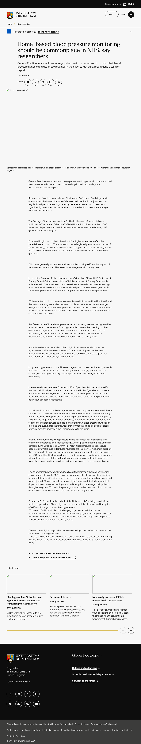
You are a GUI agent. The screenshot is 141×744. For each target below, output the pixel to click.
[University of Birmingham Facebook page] (36, 694)
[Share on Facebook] (27, 82)
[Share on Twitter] (35, 82)
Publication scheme (15, 730)
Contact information (16, 736)
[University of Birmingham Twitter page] (27, 694)
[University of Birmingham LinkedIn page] (18, 694)
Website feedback (124, 730)
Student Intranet (82, 724)
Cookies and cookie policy (103, 730)
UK (124, 3)
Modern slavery (27, 724)
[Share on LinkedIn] (43, 82)
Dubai (131, 3)
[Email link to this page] (51, 82)
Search (112, 14)
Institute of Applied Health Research (51, 553)
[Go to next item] (131, 630)
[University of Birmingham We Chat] (27, 704)
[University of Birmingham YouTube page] (36, 704)
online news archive (48, 31)
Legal (16, 724)
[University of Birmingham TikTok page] (10, 704)
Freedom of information (59, 730)
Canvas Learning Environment (104, 724)
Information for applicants (36, 730)
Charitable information (81, 730)
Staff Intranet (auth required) (60, 724)
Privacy (10, 724)
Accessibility (40, 724)
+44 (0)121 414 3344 (20, 681)
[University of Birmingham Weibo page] (18, 704)
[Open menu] (131, 14)
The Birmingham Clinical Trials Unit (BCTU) (54, 557)
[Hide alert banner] (131, 31)
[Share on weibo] (58, 82)
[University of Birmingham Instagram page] (10, 694)
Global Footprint (85, 655)
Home (9, 24)
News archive (23, 24)
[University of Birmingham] (21, 14)
